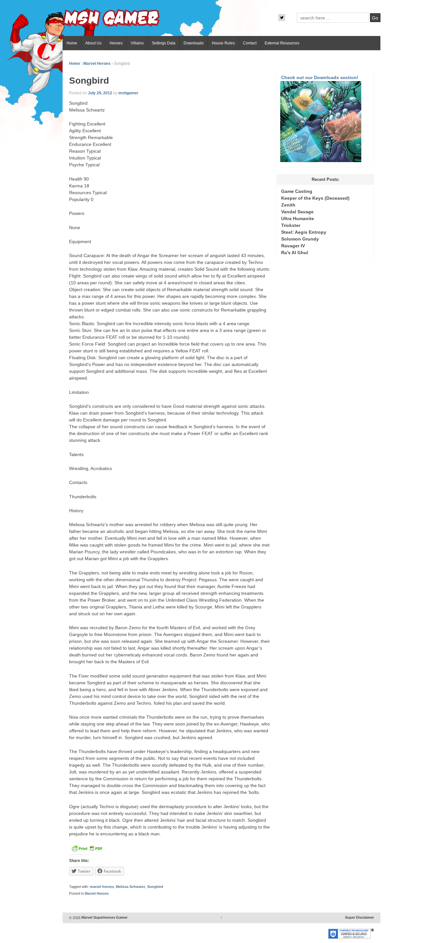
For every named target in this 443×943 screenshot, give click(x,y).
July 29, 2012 (100, 93)
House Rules (223, 43)
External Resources (282, 43)
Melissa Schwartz (130, 887)
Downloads (194, 43)
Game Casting (296, 191)
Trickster (290, 225)
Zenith (288, 204)
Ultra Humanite (297, 218)
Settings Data (163, 43)
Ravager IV (293, 245)
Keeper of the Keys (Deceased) (315, 198)
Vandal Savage (297, 211)
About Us (93, 43)
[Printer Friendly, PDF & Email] (87, 850)
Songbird (155, 887)
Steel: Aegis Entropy (303, 232)
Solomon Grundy (300, 239)
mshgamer (128, 93)
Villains (137, 43)
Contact (250, 43)
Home (71, 43)
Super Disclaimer (359, 918)
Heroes (116, 43)
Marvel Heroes (97, 63)
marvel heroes (102, 887)
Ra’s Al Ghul (294, 252)
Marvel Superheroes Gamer (103, 918)
